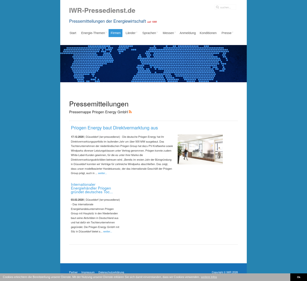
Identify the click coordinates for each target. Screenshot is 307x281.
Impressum (88, 272)
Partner (73, 272)
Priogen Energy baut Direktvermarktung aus (114, 127)
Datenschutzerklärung (111, 272)
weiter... (102, 173)
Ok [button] (298, 277)
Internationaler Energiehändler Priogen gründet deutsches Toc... (92, 188)
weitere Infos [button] (209, 277)
